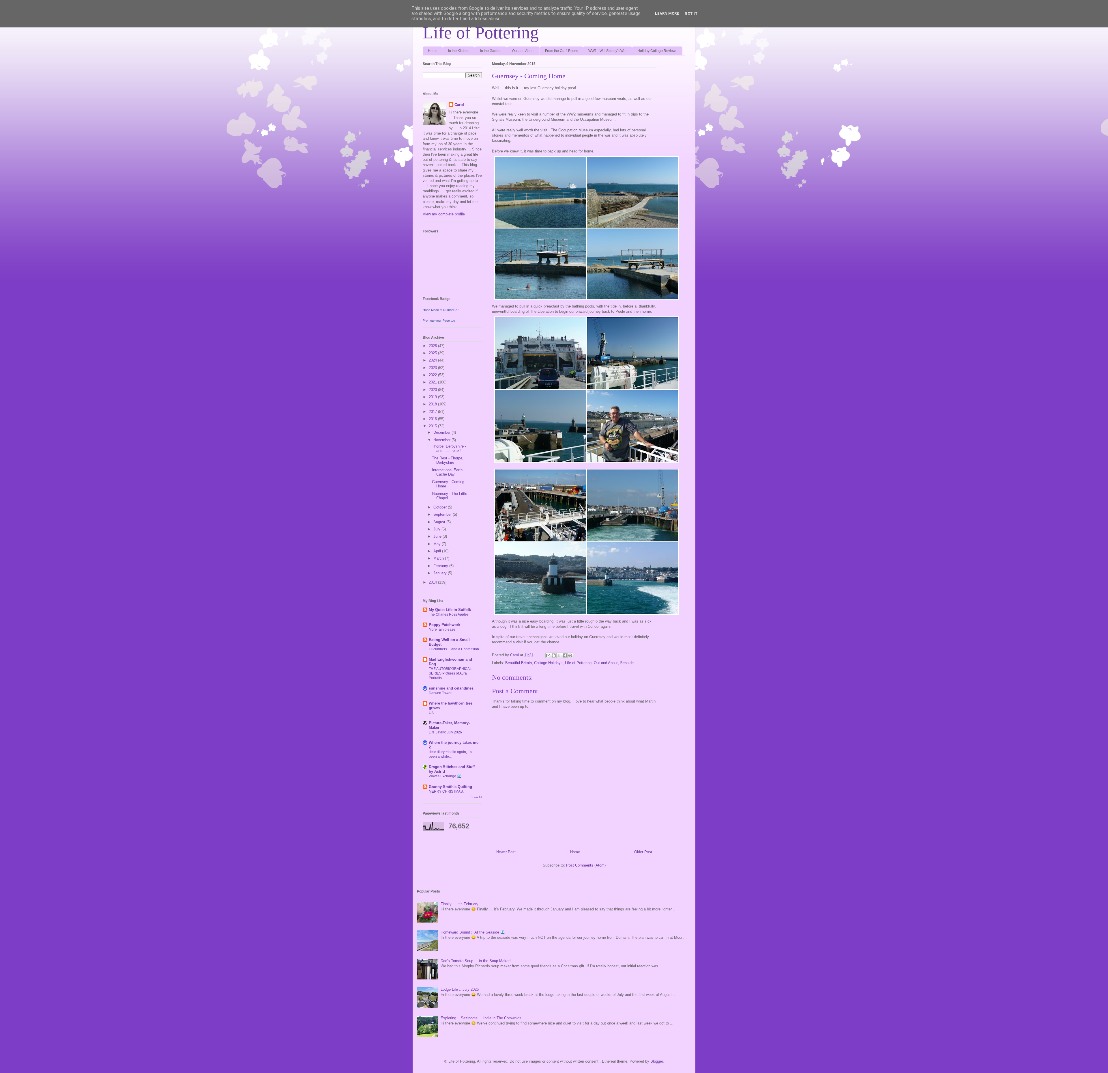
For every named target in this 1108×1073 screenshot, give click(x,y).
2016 (433, 419)
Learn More (667, 13)
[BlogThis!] (554, 655)
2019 (433, 397)
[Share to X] (559, 655)
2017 (433, 411)
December (442, 432)
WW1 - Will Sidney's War (607, 51)
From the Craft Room (561, 51)
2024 (433, 360)
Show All (476, 797)
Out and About (523, 51)
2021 (433, 382)
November (442, 440)
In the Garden (490, 51)
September (443, 514)
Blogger (656, 1061)
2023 (433, 368)
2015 (433, 426)
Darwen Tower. (440, 693)
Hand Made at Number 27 (441, 310)
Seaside (627, 663)
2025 (433, 353)
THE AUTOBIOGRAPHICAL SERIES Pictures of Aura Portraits (450, 673)
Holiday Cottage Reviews (657, 51)
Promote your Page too (439, 320)
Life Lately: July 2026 (445, 732)
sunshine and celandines (451, 688)
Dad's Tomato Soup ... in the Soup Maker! (476, 961)
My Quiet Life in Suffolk (450, 610)
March (439, 558)
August (439, 522)
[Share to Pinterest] (570, 655)
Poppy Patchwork (444, 625)
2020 (433, 390)
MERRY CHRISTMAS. (446, 791)
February (441, 566)
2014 (433, 582)
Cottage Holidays (548, 663)
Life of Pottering (481, 32)
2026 (433, 346)
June (438, 536)
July (437, 529)
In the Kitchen (458, 51)
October (440, 507)
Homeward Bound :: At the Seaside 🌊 (473, 932)
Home (432, 51)
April (437, 551)
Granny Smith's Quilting (450, 787)
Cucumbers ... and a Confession (454, 649)
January (440, 573)
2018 (433, 404)
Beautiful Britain (518, 663)
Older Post (643, 852)
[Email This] (548, 655)
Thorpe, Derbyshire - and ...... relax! (449, 448)
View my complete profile (444, 214)
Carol (459, 105)
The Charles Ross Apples (449, 614)
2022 (433, 375)
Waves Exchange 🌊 (445, 776)
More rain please (442, 629)
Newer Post (506, 852)
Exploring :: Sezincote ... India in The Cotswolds (481, 1018)
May (437, 544)
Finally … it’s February (459, 904)
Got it (691, 13)
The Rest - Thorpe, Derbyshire (447, 460)
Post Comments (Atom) (586, 865)
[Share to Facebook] (565, 655)
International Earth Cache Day (447, 472)
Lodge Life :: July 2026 (460, 989)
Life (432, 713)
